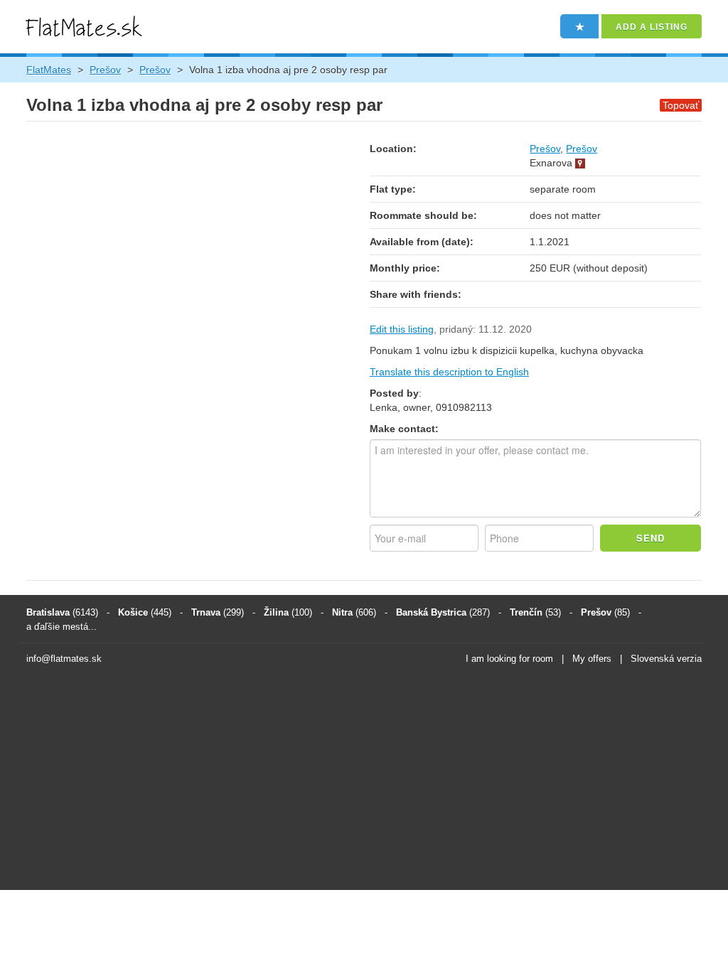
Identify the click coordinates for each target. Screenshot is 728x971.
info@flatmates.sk (64, 658)
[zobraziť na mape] (580, 162)
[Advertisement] (364, 779)
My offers (591, 658)
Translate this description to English (449, 371)
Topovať (681, 105)
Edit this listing (402, 329)
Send (650, 537)
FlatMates (48, 69)
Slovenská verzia (666, 658)
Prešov (105, 69)
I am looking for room (509, 658)
